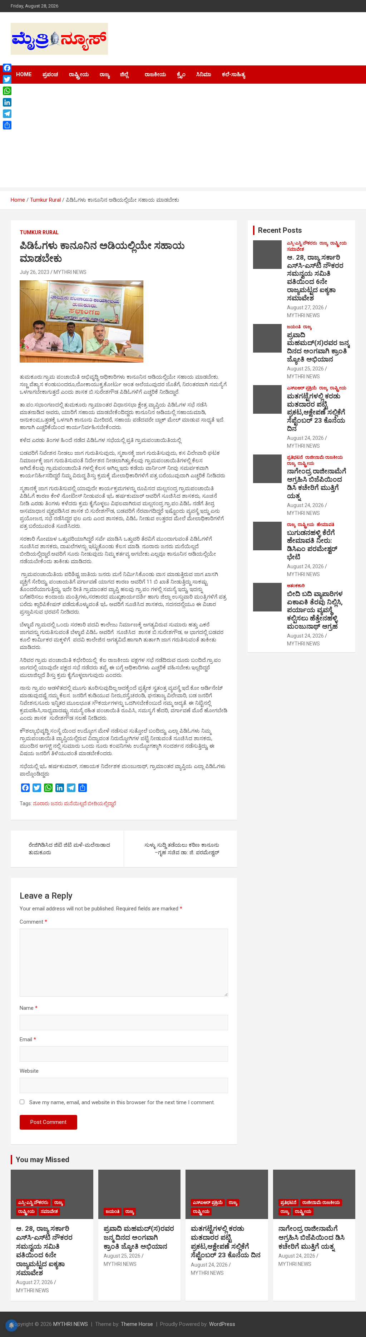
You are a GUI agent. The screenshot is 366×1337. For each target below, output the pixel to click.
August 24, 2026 (305, 438)
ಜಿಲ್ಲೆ (124, 74)
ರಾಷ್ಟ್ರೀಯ (79, 74)
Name (29, 1008)
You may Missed (42, 1159)
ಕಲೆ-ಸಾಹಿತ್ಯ (233, 74)
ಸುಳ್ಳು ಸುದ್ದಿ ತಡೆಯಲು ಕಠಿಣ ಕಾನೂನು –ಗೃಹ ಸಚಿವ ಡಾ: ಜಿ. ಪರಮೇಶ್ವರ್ (181, 849)
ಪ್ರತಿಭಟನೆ (295, 457)
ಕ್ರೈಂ (181, 74)
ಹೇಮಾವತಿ (325, 524)
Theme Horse (137, 1324)
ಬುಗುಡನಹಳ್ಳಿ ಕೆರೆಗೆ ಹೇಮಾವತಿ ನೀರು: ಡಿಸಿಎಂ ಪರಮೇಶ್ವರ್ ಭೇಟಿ (312, 545)
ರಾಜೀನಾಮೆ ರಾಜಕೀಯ (324, 457)
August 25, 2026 (305, 369)
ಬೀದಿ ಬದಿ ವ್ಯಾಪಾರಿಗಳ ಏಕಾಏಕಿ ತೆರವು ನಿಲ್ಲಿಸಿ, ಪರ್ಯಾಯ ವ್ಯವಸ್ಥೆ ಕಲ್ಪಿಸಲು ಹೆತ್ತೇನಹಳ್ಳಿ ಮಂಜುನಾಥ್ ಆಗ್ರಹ (315, 610)
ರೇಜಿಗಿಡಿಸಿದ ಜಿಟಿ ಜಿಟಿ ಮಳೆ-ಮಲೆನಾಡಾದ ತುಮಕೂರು (69, 849)
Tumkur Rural (39, 232)
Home (24, 74)
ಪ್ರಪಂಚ (50, 74)
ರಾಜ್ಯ (104, 74)
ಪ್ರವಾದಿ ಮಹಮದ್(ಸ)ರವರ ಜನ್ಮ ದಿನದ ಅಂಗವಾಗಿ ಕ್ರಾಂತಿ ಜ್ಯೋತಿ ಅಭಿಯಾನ (318, 347)
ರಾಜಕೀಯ (155, 74)
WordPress (222, 1324)
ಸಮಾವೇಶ (295, 249)
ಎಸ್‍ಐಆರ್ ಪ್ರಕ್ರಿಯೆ (302, 387)
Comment (33, 922)
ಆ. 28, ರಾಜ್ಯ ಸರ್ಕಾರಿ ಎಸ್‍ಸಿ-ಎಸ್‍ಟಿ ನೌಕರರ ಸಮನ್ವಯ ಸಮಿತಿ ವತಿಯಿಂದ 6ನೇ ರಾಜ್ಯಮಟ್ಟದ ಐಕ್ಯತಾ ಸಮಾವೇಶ (315, 277)
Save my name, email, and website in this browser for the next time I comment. (122, 1102)
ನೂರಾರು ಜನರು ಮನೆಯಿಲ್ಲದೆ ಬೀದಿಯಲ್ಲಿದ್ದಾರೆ (74, 803)
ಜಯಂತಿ (294, 326)
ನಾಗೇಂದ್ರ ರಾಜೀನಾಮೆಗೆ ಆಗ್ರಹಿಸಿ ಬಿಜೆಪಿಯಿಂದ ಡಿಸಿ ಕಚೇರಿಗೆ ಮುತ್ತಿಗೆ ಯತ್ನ (316, 483)
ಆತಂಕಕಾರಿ (296, 585)
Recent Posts (280, 230)
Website (29, 1071)
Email (28, 1039)
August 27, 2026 (305, 307)
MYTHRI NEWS (70, 272)
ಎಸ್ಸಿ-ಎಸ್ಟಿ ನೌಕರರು (302, 243)
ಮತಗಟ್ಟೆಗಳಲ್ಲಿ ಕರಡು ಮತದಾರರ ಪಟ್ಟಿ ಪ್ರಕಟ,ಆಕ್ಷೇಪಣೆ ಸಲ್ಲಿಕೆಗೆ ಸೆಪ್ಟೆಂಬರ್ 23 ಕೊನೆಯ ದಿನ (316, 412)
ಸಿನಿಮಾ (203, 74)
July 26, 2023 (34, 272)
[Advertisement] (183, 137)
